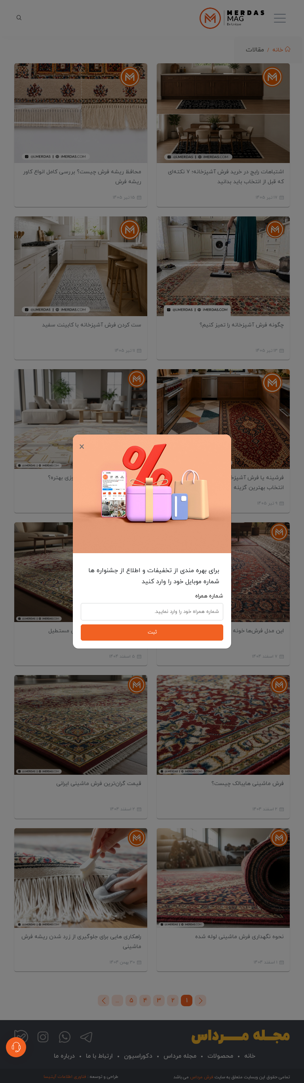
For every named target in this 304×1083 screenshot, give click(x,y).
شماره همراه (209, 596)
